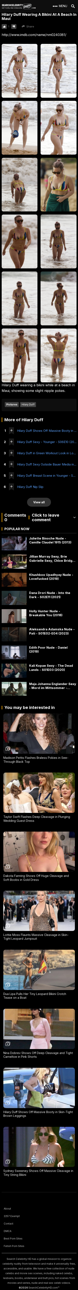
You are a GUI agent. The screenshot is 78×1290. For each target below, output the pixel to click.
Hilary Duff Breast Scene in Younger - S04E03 (47, 476)
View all (39, 502)
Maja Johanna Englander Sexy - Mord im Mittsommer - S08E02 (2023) (52, 686)
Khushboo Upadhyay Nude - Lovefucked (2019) (51, 577)
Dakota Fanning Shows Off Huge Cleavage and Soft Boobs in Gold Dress (36, 877)
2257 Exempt (12, 1216)
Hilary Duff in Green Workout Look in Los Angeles (47, 453)
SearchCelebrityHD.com (43, 1287)
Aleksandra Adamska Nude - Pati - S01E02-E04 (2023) (52, 631)
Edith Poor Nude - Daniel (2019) (48, 650)
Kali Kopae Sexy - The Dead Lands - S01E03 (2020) (51, 668)
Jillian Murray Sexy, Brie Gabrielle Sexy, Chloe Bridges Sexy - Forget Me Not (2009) (52, 558)
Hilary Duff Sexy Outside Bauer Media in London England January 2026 (47, 464)
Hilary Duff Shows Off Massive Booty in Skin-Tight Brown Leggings (47, 431)
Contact (8, 1223)
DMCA (7, 1231)
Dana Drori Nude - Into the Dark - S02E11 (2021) (49, 595)
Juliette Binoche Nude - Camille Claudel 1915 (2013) (50, 540)
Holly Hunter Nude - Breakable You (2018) (45, 613)
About (7, 1208)
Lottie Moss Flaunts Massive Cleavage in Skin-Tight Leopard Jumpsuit (36, 937)
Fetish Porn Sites (14, 1246)
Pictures (11, 404)
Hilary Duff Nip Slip (30, 487)
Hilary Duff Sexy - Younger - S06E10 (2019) (47, 442)
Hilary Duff (28, 404)
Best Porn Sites (13, 1238)
